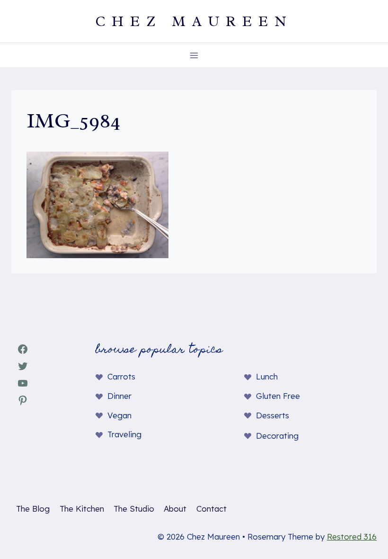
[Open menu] (194, 55)
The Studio (134, 509)
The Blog (33, 509)
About (175, 509)
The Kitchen (82, 509)
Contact (211, 509)
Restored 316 (352, 536)
